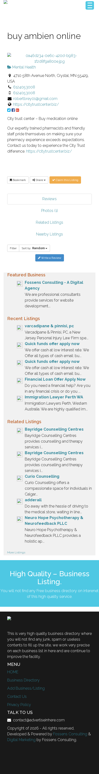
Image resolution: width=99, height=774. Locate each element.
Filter (13, 248)
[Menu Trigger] (90, 5)
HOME (12, 672)
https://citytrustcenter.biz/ (36, 104)
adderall (33, 500)
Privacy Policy (19, 704)
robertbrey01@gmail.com (35, 98)
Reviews (49, 199)
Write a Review (50, 258)
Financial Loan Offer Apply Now (55, 379)
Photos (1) (49, 210)
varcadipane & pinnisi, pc (49, 326)
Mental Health (23, 67)
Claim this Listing (66, 180)
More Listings (16, 552)
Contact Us (17, 696)
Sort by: (33, 248)
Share (39, 180)
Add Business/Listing (26, 688)
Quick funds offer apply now (52, 343)
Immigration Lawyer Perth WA (54, 397)
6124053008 (24, 87)
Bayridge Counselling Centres (54, 429)
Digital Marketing (21, 739)
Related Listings (49, 222)
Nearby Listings (49, 234)
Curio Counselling (42, 476)
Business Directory (23, 680)
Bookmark (19, 180)
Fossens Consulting (70, 734)
